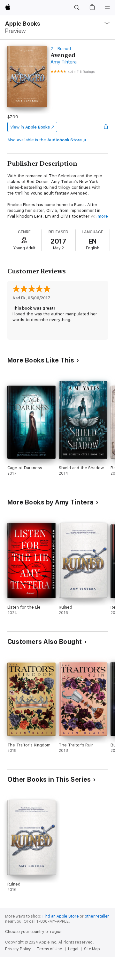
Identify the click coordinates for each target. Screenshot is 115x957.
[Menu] (107, 7)
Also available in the (44, 139)
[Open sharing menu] (106, 127)
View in (30, 127)
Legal (73, 949)
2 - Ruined (60, 48)
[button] (76, 7)
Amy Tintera (63, 62)
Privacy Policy (18, 949)
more (103, 216)
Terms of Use (49, 949)
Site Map (92, 949)
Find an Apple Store (60, 916)
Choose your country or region (34, 931)
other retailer (97, 916)
